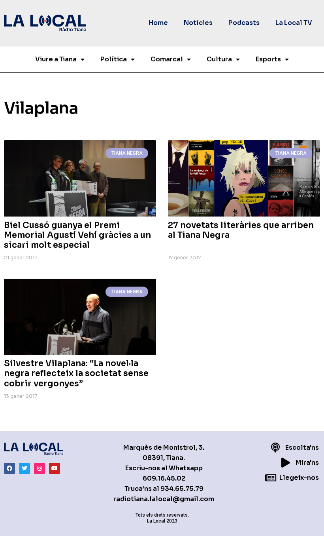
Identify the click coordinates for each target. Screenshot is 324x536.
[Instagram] (39, 468)
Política (113, 59)
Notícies (198, 23)
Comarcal (167, 59)
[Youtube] (54, 468)
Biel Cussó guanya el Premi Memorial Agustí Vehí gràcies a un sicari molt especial (77, 235)
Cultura (219, 59)
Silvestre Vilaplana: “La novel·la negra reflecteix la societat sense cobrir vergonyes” (76, 373)
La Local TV (293, 23)
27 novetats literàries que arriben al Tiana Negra (241, 230)
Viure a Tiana (56, 59)
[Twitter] (24, 468)
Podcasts (244, 23)
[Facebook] (9, 468)
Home (158, 23)
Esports (268, 59)
